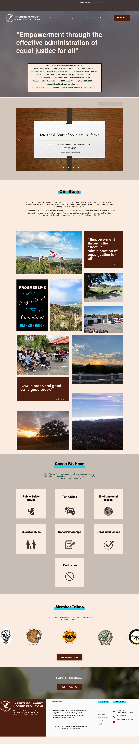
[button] (60, 18)
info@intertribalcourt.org (100, 2)
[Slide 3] (63, 167)
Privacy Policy (64, 728)
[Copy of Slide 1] (70, 643)
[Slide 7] (73, 167)
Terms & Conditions (74, 728)
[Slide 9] (78, 167)
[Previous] (19, 139)
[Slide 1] (68, 643)
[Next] (120, 139)
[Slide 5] (68, 167)
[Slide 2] (60, 167)
